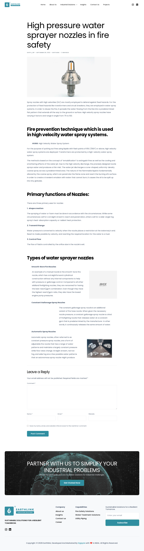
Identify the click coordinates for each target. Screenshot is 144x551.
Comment (31, 383)
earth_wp (31, 52)
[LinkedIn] (137, 4)
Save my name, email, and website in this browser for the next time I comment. (58, 426)
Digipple (82, 543)
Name (30, 414)
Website (91, 414)
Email (60, 414)
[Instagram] (133, 4)
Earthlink (55, 52)
